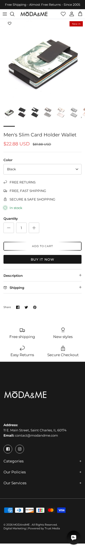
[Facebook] (7, 449)
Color (7, 160)
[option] (42, 61)
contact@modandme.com (36, 435)
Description (13, 276)
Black (11, 169)
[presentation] (5, 117)
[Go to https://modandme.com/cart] (80, 14)
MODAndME (21, 524)
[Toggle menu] (5, 14)
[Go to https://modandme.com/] (34, 14)
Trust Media (52, 528)
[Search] (14, 14)
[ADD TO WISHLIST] (9, 23)
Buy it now (42, 259)
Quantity (10, 218)
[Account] (70, 14)
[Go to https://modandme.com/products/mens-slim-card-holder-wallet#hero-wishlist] (63, 14)
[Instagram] (19, 449)
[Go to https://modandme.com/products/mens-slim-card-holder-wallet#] (8, 228)
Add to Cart (42, 246)
